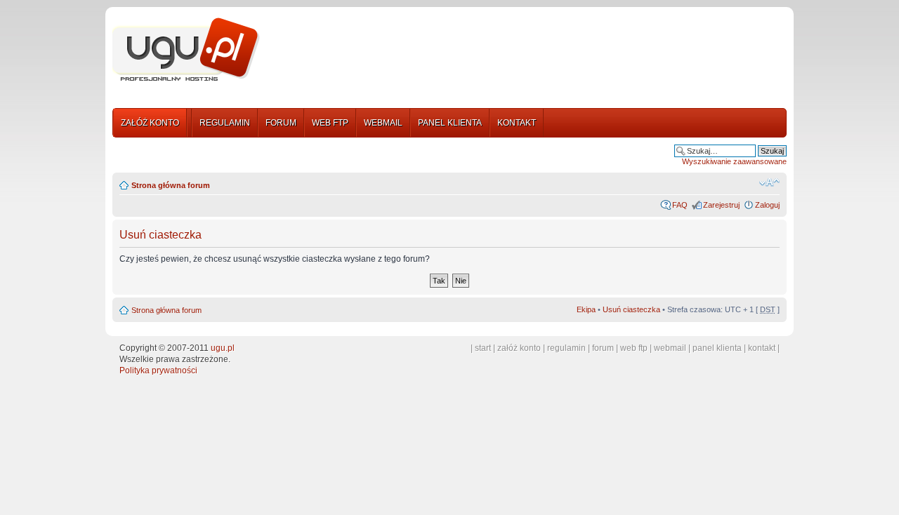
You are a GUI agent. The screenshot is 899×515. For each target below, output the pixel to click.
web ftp (634, 348)
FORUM (280, 123)
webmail (670, 348)
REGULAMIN (224, 123)
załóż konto (519, 348)
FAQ (680, 205)
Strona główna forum (170, 185)
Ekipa (586, 309)
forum (603, 348)
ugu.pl (223, 348)
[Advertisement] (529, 51)
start (483, 348)
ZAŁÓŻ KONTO (150, 123)
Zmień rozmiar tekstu (769, 182)
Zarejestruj (721, 205)
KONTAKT (516, 123)
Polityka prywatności (158, 370)
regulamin (566, 348)
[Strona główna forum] (186, 50)
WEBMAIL (383, 123)
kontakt (761, 348)
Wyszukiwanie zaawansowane (734, 161)
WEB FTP (330, 123)
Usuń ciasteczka (631, 309)
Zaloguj (767, 205)
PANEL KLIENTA (450, 123)
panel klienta (717, 348)
